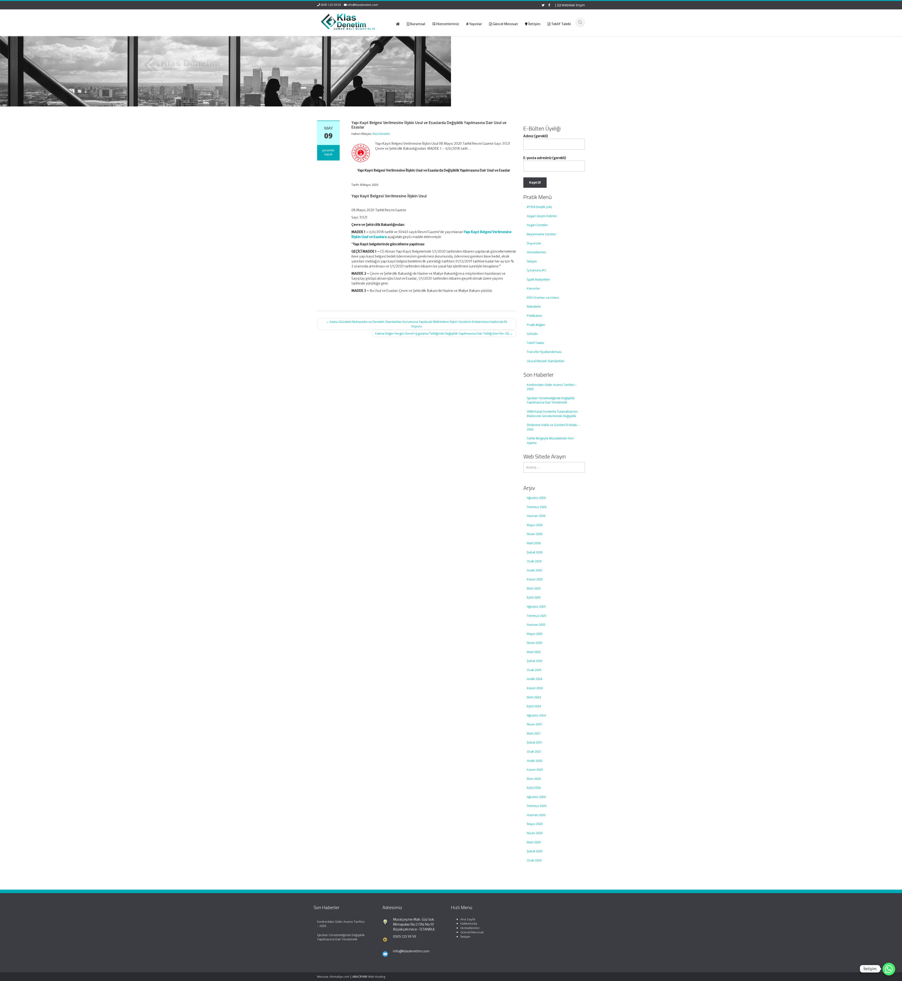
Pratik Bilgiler (536, 325)
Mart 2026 (534, 543)
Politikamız (534, 315)
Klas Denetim (381, 134)
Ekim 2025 (534, 588)
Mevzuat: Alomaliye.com (333, 977)
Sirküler (532, 334)
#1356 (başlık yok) (539, 207)
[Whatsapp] (889, 968)
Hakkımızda (468, 923)
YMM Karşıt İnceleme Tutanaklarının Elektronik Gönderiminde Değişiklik (552, 413)
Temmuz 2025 (536, 616)
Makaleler (534, 306)
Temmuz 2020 (536, 806)
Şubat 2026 (534, 552)
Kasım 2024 (535, 688)
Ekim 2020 (534, 779)
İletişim (532, 261)
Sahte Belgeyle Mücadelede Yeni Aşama (550, 440)
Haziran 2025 (536, 624)
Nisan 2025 (534, 643)
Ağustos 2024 (536, 715)
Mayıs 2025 (535, 634)
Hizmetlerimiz (536, 252)
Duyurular (534, 243)
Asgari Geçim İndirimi (542, 216)
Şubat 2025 (534, 661)
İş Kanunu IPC (536, 270)
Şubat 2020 (534, 851)
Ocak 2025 (534, 670)
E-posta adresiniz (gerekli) (544, 158)
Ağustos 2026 (536, 498)
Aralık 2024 (534, 679)
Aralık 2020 (534, 760)
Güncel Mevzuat (472, 932)
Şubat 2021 (534, 742)
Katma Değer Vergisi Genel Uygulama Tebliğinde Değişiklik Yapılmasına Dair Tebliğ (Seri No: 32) (444, 333)
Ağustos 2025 (536, 606)
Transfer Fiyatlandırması (544, 352)
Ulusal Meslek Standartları (545, 361)
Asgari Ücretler (537, 225)
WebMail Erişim (573, 5)
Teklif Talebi (535, 343)
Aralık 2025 (534, 570)
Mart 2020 (534, 842)
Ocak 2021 (534, 751)
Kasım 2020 (535, 769)
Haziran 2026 (536, 516)
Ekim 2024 (534, 697)
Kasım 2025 (535, 579)
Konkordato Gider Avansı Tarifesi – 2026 (552, 387)
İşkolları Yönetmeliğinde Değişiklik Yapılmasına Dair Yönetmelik (551, 400)
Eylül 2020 (534, 788)
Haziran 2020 (536, 815)
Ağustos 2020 (536, 797)
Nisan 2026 (534, 534)
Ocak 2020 (534, 860)
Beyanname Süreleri (541, 234)
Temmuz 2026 (536, 507)
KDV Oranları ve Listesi (543, 297)
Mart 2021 (534, 733)
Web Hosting (376, 977)
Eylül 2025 (534, 597)
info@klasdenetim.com (362, 5)
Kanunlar (533, 288)
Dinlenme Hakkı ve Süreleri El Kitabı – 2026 (553, 427)
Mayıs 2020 (535, 824)
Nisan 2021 (534, 724)
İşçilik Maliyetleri (538, 279)
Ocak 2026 (534, 561)
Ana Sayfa (467, 919)
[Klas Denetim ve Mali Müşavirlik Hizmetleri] (348, 21)
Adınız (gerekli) (535, 136)
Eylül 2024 (534, 706)
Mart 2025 (534, 652)
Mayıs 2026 (535, 525)
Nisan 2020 (534, 833)
